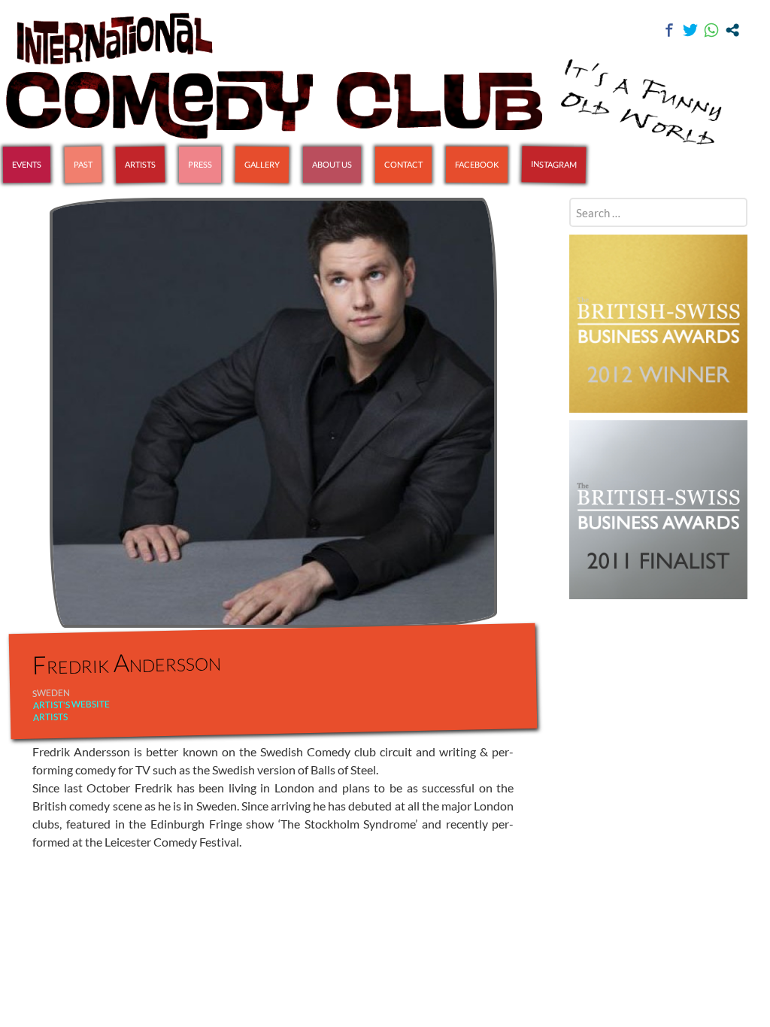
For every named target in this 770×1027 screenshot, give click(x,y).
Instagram (554, 164)
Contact (403, 164)
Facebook (477, 164)
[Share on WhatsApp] (711, 30)
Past (83, 164)
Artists (140, 164)
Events (26, 164)
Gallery (262, 164)
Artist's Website (71, 704)
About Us (332, 164)
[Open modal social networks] (732, 30)
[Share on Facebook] (669, 30)
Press (200, 164)
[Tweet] (690, 30)
